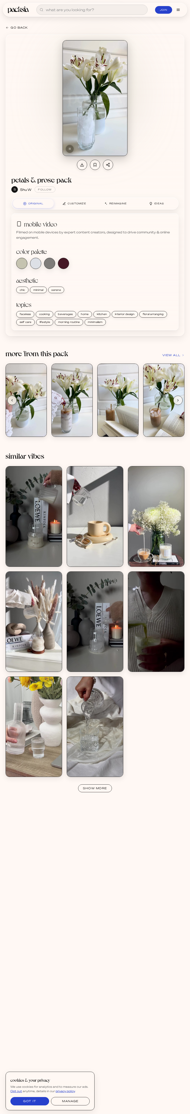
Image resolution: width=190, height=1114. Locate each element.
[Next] (178, 400)
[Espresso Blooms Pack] (156, 516)
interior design (124, 314)
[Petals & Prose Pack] (26, 400)
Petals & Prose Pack (26, 426)
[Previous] (12, 400)
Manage (70, 1101)
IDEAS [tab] (159, 203)
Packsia (17, 770)
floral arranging (153, 314)
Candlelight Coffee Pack (29, 556)
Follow (45, 189)
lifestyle (45, 322)
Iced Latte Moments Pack (30, 661)
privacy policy (65, 1091)
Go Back (19, 27)
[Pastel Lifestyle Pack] (95, 516)
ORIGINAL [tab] (35, 203)
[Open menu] (178, 10)
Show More (95, 788)
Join (163, 9)
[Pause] (70, 149)
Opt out (16, 1091)
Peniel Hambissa (145, 665)
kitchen (102, 314)
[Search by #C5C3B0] (21, 263)
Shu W (25, 189)
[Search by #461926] (63, 263)
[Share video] (108, 165)
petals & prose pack (41, 180)
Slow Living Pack (145, 661)
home (85, 314)
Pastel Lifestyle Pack (88, 556)
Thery (76, 770)
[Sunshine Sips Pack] (95, 727)
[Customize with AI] (40, 387)
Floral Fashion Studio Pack (30, 766)
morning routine (69, 322)
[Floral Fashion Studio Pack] (34, 727)
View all (171, 355)
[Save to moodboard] (95, 165)
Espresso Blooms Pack (150, 556)
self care (26, 322)
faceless (25, 314)
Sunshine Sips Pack (86, 766)
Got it (29, 1101)
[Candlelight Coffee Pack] (34, 516)
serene (56, 290)
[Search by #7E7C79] (49, 263)
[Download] (82, 165)
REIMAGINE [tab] (118, 203)
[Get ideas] (40, 396)
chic (22, 290)
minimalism (95, 322)
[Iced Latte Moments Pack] (34, 622)
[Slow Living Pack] (156, 622)
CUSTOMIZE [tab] (77, 203)
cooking (44, 314)
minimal (38, 290)
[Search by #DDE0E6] (35, 263)
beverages (65, 314)
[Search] (41, 10)
